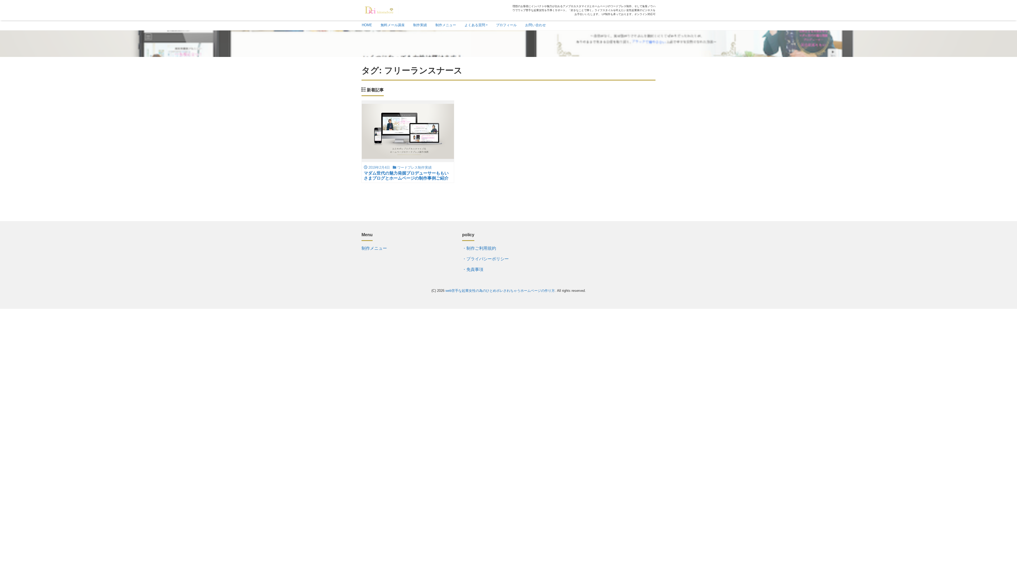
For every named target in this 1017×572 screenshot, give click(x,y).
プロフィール (506, 25)
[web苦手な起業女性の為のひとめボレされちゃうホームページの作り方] (380, 8)
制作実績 (420, 25)
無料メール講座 (393, 25)
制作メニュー (445, 25)
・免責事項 (472, 269)
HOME (367, 25)
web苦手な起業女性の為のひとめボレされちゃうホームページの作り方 (500, 291)
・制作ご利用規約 (479, 248)
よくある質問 (475, 25)
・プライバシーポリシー (486, 259)
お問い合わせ (535, 25)
